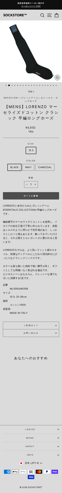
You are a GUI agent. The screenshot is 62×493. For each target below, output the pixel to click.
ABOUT (30, 446)
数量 (31, 178)
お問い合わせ (31, 333)
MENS (30, 438)
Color (31, 161)
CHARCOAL (45, 167)
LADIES (30, 429)
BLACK (14, 167)
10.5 (31, 150)
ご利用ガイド (31, 325)
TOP (30, 91)
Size (31, 144)
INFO (30, 455)
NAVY (28, 167)
